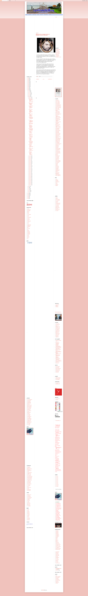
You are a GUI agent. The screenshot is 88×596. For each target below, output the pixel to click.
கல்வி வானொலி (29, 400)
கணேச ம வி (57, 325)
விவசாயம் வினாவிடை (58, 160)
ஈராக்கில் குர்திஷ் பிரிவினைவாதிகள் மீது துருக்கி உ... (31, 118)
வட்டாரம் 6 (57, 480)
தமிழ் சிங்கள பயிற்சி (58, 119)
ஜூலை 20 (30, 164)
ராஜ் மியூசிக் (28, 226)
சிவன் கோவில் (57, 371)
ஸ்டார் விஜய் (28, 424)
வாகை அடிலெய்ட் (29, 410)
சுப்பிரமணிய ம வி (58, 327)
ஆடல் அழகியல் (57, 162)
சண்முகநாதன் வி (58, 328)
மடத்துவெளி (29, 14)
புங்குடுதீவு (50, 14)
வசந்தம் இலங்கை (29, 418)
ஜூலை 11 (30, 174)
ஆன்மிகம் (28, 502)
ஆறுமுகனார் (57, 54)
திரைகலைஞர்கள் (58, 209)
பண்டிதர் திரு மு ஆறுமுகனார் (57, 468)
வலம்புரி (28, 509)
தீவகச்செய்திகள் (29, 494)
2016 (28, 88)
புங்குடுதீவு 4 (57, 533)
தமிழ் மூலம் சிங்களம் (58, 133)
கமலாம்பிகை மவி (58, 324)
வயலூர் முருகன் (34, 14)
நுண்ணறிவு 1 (57, 146)
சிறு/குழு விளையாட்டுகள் (57, 110)
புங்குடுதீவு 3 (57, 532)
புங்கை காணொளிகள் (29, 476)
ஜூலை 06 (30, 179)
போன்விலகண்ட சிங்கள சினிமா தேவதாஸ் (58, 348)
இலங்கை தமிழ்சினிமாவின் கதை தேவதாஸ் (58, 353)
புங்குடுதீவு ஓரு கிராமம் (57, 440)
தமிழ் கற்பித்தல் (57, 128)
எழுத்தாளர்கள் (29, 498)
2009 (28, 198)
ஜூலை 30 (30, 98)
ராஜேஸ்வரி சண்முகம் (58, 377)
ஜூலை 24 (30, 160)
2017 (28, 87)
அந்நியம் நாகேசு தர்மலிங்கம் (57, 357)
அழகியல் (57, 164)
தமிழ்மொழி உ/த (57, 135)
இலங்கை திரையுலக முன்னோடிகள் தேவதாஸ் (58, 351)
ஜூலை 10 (30, 175)
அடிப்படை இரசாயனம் (58, 175)
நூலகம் (38, 14)
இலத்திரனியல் (57, 173)
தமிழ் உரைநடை (57, 125)
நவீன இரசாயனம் (58, 141)
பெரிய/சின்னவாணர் (58, 49)
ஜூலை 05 (30, 180)
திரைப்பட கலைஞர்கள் (57, 445)
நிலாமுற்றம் (41, 14)
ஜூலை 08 (30, 177)
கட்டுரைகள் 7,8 (57, 150)
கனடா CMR (28, 417)
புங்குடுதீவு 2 (57, 531)
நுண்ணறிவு (57, 147)
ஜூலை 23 (30, 161)
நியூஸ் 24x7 (28, 210)
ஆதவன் (28, 411)
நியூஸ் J (28, 211)
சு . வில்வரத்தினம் (57, 459)
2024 (28, 80)
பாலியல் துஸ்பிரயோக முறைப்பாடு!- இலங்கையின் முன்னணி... (30, 126)
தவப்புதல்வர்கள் (29, 496)
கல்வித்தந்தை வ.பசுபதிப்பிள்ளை (57, 462)
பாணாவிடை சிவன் (57, 429)
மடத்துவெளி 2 (57, 535)
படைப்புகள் (57, 558)
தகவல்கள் (57, 556)
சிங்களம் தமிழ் (57, 108)
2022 (28, 82)
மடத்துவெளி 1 (57, 534)
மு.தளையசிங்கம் (57, 458)
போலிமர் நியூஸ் (29, 209)
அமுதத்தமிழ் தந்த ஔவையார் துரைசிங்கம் (58, 346)
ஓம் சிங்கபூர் (28, 409)
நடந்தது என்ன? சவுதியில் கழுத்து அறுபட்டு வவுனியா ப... (30, 139)
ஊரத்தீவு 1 (57, 537)
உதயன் (28, 510)
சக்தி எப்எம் (28, 404)
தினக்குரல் (57, 184)
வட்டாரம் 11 (57, 485)
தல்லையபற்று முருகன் (58, 368)
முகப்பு (26, 14)
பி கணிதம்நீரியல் (57, 142)
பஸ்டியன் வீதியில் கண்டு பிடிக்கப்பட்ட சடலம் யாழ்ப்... (31, 132)
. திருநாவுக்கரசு (57, 466)
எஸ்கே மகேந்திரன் (58, 53)
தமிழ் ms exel (57, 131)
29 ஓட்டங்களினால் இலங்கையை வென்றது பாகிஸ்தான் (31, 104)
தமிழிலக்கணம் (57, 170)
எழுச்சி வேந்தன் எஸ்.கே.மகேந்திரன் (57, 460)
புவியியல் (57, 198)
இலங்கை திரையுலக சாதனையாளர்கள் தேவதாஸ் (58, 355)
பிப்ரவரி (29, 190)
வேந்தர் (28, 230)
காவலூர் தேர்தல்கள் (29, 472)
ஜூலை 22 (30, 162)
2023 (28, 81)
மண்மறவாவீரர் (57, 555)
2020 (28, 84)
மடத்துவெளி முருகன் (58, 544)
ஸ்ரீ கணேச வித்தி (58, 549)
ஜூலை (29, 96)
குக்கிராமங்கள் (56, 444)
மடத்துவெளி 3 (57, 536)
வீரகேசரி (28, 511)
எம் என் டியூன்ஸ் (29, 217)
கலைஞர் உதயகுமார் (58, 378)
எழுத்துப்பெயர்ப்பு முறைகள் (57, 120)
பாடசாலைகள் (57, 559)
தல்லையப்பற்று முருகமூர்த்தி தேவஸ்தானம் (58, 432)
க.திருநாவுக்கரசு (57, 52)
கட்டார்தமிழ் (28, 415)
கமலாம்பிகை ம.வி (58, 545)
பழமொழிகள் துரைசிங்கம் (57, 345)
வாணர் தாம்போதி (58, 199)
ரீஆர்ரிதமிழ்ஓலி (29, 402)
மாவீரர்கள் (28, 499)
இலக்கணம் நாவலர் (58, 124)
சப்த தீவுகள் (56, 441)
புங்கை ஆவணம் (29, 475)
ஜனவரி (29, 191)
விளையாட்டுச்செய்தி (58, 576)
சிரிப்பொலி (28, 231)
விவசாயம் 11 (57, 159)
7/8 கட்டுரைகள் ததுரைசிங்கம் (57, 343)
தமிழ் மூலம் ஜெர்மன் (58, 134)
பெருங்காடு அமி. (58, 330)
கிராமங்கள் (28, 500)
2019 (28, 85)
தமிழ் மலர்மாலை (57, 129)
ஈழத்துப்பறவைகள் (29, 470)
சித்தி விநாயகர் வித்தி (58, 548)
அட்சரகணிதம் (57, 156)
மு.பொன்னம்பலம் (58, 398)
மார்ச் (28, 189)
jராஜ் (27, 227)
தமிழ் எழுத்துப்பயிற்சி (58, 127)
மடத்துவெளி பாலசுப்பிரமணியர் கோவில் (57, 435)
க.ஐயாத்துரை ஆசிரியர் (57, 465)
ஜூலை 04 (30, 181)
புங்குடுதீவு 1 (57, 530)
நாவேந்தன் (57, 399)
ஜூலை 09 (30, 176)
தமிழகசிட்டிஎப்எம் (29, 416)
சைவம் (28, 471)
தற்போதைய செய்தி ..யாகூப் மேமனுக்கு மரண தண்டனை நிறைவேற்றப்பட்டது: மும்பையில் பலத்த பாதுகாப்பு (43, 35)
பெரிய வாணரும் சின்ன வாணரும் (57, 464)
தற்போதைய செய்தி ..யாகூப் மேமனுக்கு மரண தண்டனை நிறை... (31, 149)
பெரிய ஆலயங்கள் (57, 427)
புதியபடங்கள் (28, 503)
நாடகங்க (56, 471)
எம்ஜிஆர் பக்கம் (29, 473)
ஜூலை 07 (30, 178)
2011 (28, 196)
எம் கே (28, 216)
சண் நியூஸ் (28, 232)
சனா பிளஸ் (28, 228)
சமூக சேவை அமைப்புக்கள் (58, 470)
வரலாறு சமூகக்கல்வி (58, 161)
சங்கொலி (28, 514)
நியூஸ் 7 (28, 212)
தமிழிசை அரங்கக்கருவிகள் (58, 116)
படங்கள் (28, 501)
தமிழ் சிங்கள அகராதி (58, 121)
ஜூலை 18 (30, 166)
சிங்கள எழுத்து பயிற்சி (58, 107)
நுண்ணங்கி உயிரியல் (58, 148)
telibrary (57, 305)
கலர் (27, 238)
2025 (28, 79)
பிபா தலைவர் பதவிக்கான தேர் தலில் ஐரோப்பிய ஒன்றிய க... (31, 121)
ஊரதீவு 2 (57, 538)
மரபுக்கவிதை (28, 485)
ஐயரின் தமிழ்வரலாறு (29, 477)
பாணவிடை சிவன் (58, 370)
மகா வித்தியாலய (57, 547)
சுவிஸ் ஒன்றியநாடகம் (58, 420)
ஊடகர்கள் (57, 208)
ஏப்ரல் (28, 188)
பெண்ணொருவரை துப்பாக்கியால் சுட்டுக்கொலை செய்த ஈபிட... (31, 142)
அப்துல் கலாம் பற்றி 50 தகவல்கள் (31, 123)
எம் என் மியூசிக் (29, 214)
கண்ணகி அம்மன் (58, 369)
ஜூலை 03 (30, 182)
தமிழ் (28, 486)
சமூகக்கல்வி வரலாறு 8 (58, 106)
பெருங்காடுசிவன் (58, 366)
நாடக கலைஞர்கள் (57, 449)
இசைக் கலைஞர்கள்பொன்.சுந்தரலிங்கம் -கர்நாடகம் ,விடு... (58, 447)
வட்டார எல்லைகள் (58, 200)
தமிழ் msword (57, 132)
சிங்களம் (57, 171)
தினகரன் (28, 512)
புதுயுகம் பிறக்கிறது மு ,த (58, 360)
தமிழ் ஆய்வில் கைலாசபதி (57, 123)
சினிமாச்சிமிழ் (29, 490)
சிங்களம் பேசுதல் (58, 109)
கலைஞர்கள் (28, 495)
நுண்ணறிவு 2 (57, 145)
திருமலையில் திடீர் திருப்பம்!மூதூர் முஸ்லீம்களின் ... (31, 129)
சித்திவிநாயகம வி (58, 326)
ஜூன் (29, 186)
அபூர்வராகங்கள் (29, 487)
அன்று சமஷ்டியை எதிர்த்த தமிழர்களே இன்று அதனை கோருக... (31, 111)
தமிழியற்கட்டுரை (58, 118)
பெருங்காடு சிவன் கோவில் (58, 433)
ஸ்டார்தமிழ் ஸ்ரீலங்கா (29, 399)
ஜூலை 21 (30, 163)
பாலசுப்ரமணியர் (57, 367)
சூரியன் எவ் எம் (29, 403)
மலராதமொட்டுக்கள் (29, 478)
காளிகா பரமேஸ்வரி (57, 430)
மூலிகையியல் (28, 469)
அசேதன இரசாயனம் (58, 174)
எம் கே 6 (28, 218)
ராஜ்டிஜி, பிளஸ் (29, 225)
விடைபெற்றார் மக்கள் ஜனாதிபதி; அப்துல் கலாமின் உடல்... (31, 145)
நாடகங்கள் (57, 210)
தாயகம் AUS (28, 414)
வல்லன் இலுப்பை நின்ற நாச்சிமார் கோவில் (57, 425)
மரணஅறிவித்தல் (46, 14)
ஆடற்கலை (57, 163)
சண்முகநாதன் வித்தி (58, 546)
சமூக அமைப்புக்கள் (29, 497)
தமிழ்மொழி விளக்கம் (58, 136)
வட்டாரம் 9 (57, 483)
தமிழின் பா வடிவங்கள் (58, 117)
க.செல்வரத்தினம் (58, 379)
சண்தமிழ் (28, 413)
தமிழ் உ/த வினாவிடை (58, 130)
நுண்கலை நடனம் (58, 144)
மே (28, 187)
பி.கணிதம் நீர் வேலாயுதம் (58, 143)
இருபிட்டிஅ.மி (57, 332)
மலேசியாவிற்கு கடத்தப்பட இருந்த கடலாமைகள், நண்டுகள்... (30, 153)
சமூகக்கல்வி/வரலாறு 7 (58, 105)
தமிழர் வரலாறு (29, 489)
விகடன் (56, 182)
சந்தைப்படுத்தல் (57, 172)
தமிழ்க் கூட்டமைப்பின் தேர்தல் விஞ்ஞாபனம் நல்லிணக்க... (31, 114)
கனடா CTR (28, 423)
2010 (28, 197)
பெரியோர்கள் (57, 552)
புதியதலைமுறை (29, 224)
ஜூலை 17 (30, 167)
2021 (28, 83)
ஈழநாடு (56, 183)
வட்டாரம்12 (57, 486)
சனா (27, 229)
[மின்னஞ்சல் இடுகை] (39, 76)
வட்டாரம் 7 (57, 481)
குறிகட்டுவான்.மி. (58, 331)
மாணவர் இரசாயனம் (58, 149)
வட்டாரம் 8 (57, 482)
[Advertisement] (44, 25)
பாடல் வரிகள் (28, 484)
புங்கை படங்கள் (29, 474)
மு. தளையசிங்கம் (58, 51)
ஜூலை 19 (30, 165)
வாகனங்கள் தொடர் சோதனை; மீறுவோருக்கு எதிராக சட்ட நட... (31, 107)
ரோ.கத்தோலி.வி (57, 329)
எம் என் (28, 213)
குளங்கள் (57, 202)
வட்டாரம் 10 (57, 484)
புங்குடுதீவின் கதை (57, 442)
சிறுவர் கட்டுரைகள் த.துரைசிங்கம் (58, 359)
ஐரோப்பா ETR (28, 412)
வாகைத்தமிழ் (28, 401)
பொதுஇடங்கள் (57, 557)
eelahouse (57, 306)
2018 (28, 86)
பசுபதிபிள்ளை (57, 50)
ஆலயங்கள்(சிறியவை (57, 426)
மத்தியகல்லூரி (57, 323)
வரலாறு (56, 197)
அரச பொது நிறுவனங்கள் (58, 469)
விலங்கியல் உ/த (57, 158)
